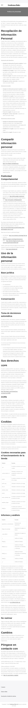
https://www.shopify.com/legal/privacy (10, 163)
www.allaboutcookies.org (15, 602)
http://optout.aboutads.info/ (11, 249)
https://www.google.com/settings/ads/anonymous (13, 239)
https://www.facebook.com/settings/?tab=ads (18, 235)
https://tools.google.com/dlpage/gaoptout (13, 199)
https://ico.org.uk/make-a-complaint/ (10, 675)
